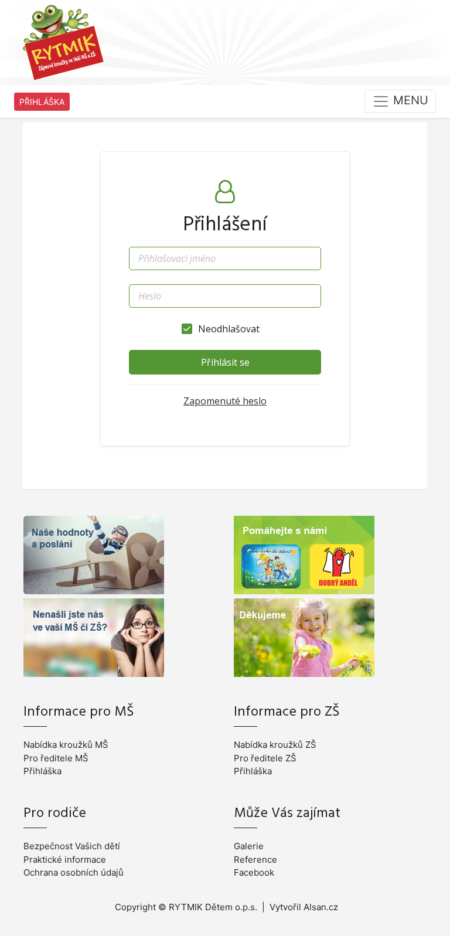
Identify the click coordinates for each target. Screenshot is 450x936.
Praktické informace (64, 859)
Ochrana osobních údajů (73, 872)
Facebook (254, 872)
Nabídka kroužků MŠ (65, 744)
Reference (255, 859)
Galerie (249, 846)
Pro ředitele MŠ (55, 758)
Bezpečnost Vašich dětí (71, 846)
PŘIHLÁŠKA (41, 102)
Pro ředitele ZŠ (265, 758)
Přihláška (42, 771)
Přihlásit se (225, 362)
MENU (409, 101)
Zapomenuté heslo (225, 400)
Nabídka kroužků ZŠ (275, 744)
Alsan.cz (321, 907)
